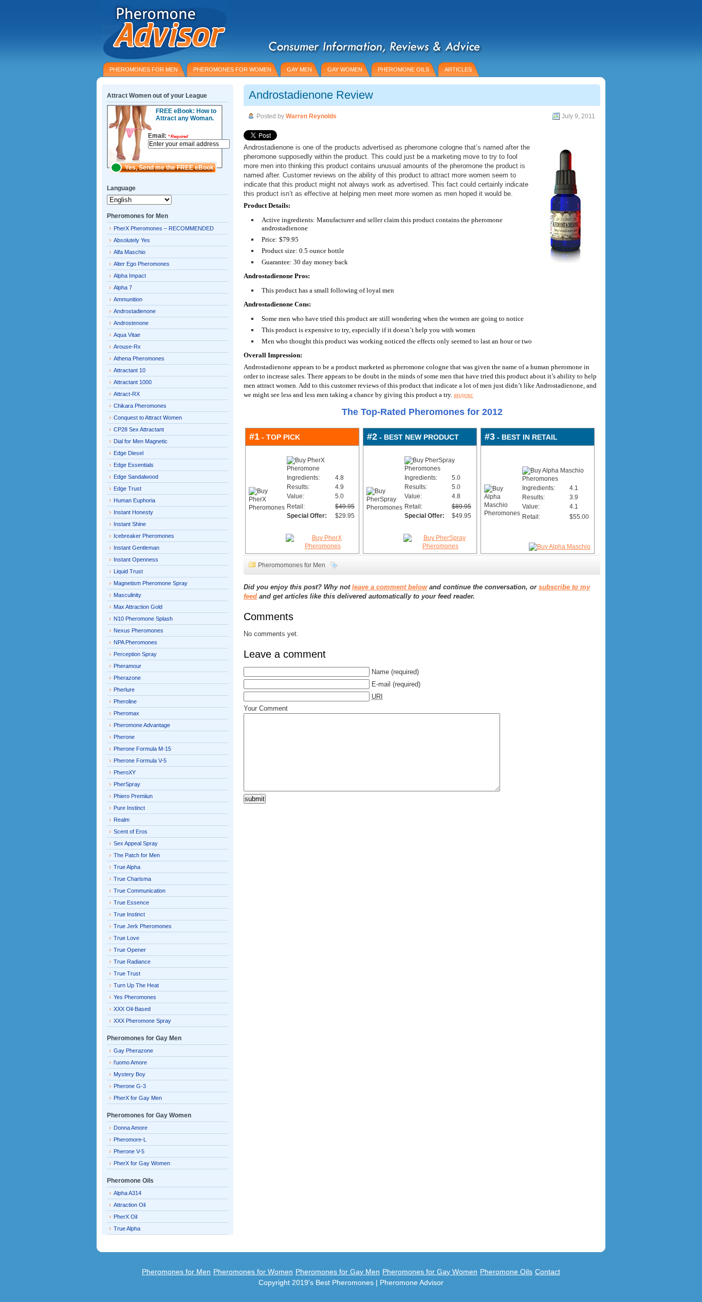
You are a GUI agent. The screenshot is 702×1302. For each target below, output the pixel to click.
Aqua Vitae (127, 335)
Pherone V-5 (129, 1151)
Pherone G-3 (130, 1086)
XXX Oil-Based (132, 1009)
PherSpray (127, 784)
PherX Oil (125, 1217)
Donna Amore (130, 1128)
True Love (126, 938)
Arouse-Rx (127, 346)
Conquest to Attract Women (148, 417)
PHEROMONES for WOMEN (232, 69)
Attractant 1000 (133, 382)
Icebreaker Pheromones (144, 536)
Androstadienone (135, 311)
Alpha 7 (123, 287)
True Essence (131, 902)
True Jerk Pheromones (143, 926)
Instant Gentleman (136, 548)
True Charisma (132, 879)
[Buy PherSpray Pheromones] (440, 546)
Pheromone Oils (506, 1272)
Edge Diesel (128, 453)
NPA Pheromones (135, 642)
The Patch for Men (137, 855)
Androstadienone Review (311, 94)
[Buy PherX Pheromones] (322, 546)
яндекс (463, 395)
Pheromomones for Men (291, 565)
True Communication (139, 891)
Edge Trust (127, 488)
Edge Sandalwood (136, 477)
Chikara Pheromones (140, 406)
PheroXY (125, 772)
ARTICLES (458, 69)
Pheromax (126, 713)
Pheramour (127, 666)
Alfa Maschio (129, 252)
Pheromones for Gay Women (429, 1272)
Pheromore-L (130, 1139)
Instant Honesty (133, 512)
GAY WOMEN (344, 69)
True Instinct (129, 914)
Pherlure (124, 689)
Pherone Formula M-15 (142, 749)
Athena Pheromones (139, 358)
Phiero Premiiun (133, 796)
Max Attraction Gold (138, 607)
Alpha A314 (127, 1193)
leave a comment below (389, 587)
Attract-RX (127, 394)
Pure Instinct (129, 808)
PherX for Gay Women (142, 1163)
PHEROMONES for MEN (143, 69)
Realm (122, 820)
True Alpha (127, 867)
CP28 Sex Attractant (139, 429)
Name (380, 672)
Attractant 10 (129, 370)
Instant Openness (136, 559)
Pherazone (127, 678)
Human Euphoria (134, 500)
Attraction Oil (129, 1205)
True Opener (130, 950)
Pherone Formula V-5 (140, 760)
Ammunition (128, 299)
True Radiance (132, 962)
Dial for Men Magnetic (141, 441)
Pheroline (125, 701)
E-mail (381, 684)
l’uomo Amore (130, 1062)
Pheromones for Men (176, 1272)
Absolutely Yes (132, 240)
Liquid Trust (128, 571)
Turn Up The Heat (136, 985)
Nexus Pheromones (138, 630)
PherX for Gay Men (138, 1098)
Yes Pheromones (135, 997)
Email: (168, 135)
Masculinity (127, 595)
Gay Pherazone (133, 1050)
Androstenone (131, 323)
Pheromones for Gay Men (337, 1272)
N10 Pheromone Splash (143, 619)
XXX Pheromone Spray (142, 1021)
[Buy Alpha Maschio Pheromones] (559, 546)
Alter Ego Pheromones (142, 264)
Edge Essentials (134, 465)
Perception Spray (135, 654)
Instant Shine (130, 524)
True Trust (127, 973)
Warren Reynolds (311, 116)
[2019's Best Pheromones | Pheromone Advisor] (162, 29)
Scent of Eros (130, 831)
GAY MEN (299, 69)
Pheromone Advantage (142, 725)
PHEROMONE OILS (403, 69)
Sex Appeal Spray (136, 843)
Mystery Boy (129, 1074)
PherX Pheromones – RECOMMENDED (164, 228)
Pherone (124, 737)
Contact (547, 1272)
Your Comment (266, 708)
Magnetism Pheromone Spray (151, 583)
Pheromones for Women (253, 1272)
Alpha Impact (130, 276)
